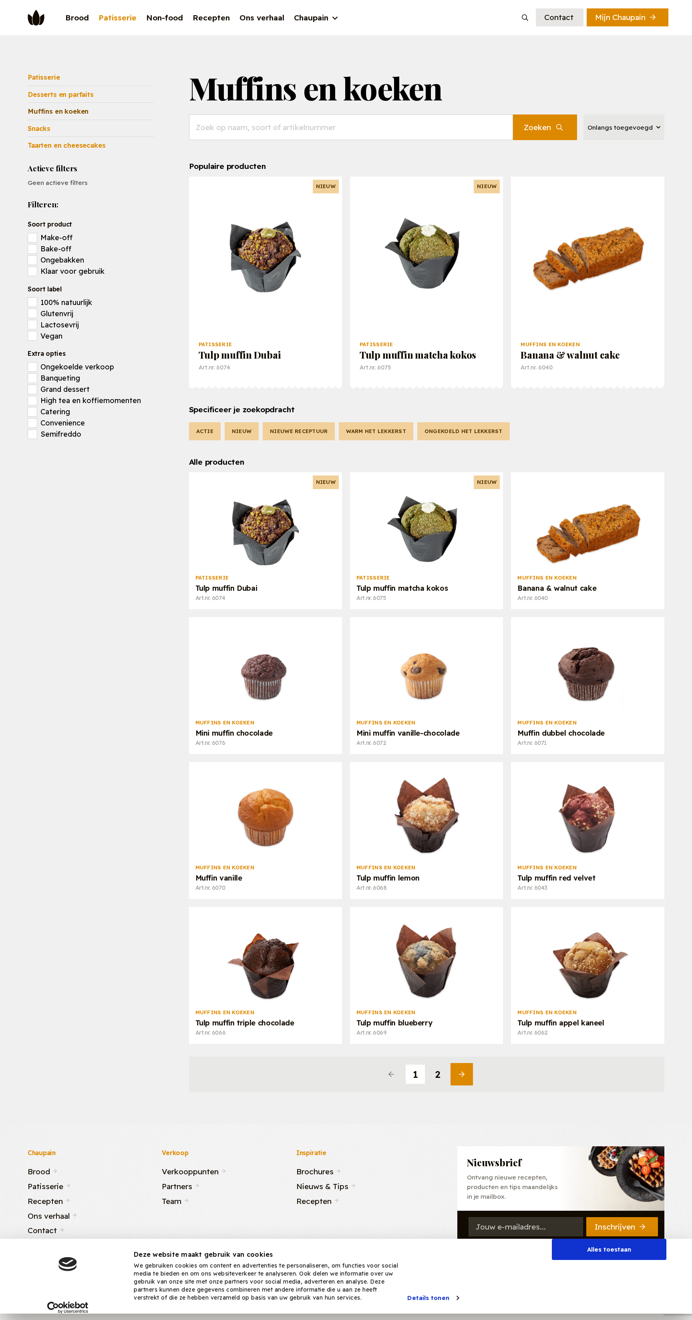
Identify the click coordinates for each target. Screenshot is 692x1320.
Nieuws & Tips (322, 1185)
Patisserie (44, 77)
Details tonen (428, 1298)
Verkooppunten (190, 1170)
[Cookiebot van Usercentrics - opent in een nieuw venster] (68, 1308)
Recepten (45, 1200)
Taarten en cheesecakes (66, 145)
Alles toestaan (609, 1249)
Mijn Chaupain (620, 17)
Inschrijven (615, 1227)
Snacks (39, 128)
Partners (177, 1185)
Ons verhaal (49, 1214)
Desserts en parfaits (61, 94)
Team (171, 1200)
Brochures (315, 1170)
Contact (558, 17)
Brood (39, 1170)
